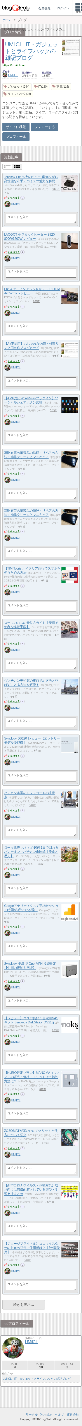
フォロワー (41, 1366)
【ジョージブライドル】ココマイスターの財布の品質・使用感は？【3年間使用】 (32, 1248)
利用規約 (46, 1414)
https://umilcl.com (14, 65)
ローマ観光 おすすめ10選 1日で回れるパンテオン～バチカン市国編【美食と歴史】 (31, 852)
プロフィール (16, 136)
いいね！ (14, 197)
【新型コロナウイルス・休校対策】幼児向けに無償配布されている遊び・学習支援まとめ (31, 1189)
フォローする (45, 127)
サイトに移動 (16, 127)
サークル (32, 1414)
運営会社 (73, 1414)
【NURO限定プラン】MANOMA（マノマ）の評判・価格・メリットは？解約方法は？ (32, 1077)
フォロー (15, 1366)
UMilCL (13, 75)
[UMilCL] (7, 204)
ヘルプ (59, 1414)
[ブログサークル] (15, 7)
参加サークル (67, 1366)
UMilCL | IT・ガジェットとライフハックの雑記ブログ (31, 51)
